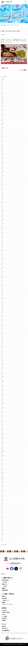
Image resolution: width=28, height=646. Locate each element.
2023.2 (2, 254)
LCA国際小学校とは (7, 578)
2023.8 (2, 227)
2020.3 (2, 389)
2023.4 (2, 245)
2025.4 (2, 144)
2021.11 (2, 315)
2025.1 (2, 153)
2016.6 (2, 533)
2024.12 (2, 157)
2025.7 (2, 131)
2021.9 (2, 324)
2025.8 (2, 127)
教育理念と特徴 (5, 580)
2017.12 (2, 481)
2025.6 (2, 136)
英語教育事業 (5, 590)
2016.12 (2, 529)
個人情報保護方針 (5, 630)
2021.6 (2, 337)
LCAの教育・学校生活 (7, 594)
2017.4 (2, 511)
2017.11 (2, 485)
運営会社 (4, 626)
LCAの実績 (4, 616)
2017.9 (2, 494)
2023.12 (2, 210)
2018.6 (2, 455)
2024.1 (2, 205)
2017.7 (2, 498)
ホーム (3, 574)
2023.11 (2, 214)
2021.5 (2, 341)
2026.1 (2, 105)
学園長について (5, 584)
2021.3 (2, 350)
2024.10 (2, 166)
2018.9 (2, 446)
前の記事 (6, 68)
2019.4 (2, 420)
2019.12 (2, 398)
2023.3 (2, 249)
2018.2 (2, 472)
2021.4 (2, 345)
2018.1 (2, 476)
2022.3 (2, 297)
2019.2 (2, 424)
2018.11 (2, 437)
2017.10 (2, 490)
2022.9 (2, 271)
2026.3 (2, 96)
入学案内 (3, 608)
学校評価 (4, 620)
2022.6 (2, 284)
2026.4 (2, 92)
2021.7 (2, 332)
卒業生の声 (4, 618)
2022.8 (2, 275)
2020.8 (2, 376)
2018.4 (2, 463)
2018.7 (2, 450)
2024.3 (2, 197)
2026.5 (2, 87)
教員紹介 (4, 602)
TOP (2, 25)
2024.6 (2, 184)
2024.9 (2, 170)
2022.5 (2, 288)
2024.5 (2, 188)
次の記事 (22, 70)
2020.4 (2, 385)
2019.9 (2, 402)
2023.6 (2, 236)
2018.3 (2, 468)
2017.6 (2, 503)
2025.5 (2, 140)
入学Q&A (4, 614)
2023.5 (2, 240)
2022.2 (2, 302)
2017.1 (2, 525)
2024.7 (2, 179)
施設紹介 (4, 588)
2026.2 (2, 101)
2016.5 (2, 538)
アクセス (3, 624)
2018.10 (2, 442)
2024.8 (2, 175)
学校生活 (4, 596)
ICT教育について (5, 600)
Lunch (5, 25)
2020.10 (2, 367)
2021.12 (2, 310)
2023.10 (2, 219)
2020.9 (2, 372)
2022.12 (2, 258)
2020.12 (2, 363)
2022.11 (2, 262)
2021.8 (2, 328)
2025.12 (2, 109)
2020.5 (2, 380)
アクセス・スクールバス (7, 604)
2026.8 (2, 79)
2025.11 (2, 114)
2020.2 (2, 393)
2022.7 (2, 280)
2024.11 (2, 162)
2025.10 (2, 118)
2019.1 (2, 428)
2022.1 (2, 306)
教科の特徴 (4, 598)
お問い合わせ (5, 628)
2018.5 (2, 459)
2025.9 (2, 122)
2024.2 (2, 201)
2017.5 (2, 507)
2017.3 (2, 516)
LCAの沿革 (4, 582)
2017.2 (2, 520)
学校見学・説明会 (5, 612)
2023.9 (2, 223)
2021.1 (2, 358)
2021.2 (2, 354)
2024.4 (2, 192)
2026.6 (2, 83)
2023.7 (2, 232)
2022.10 (2, 267)
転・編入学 (4, 610)
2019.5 (2, 415)
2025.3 (2, 149)
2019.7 (2, 407)
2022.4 (2, 293)
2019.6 (2, 411)
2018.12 (2, 433)
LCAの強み (4, 586)
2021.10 (2, 319)
